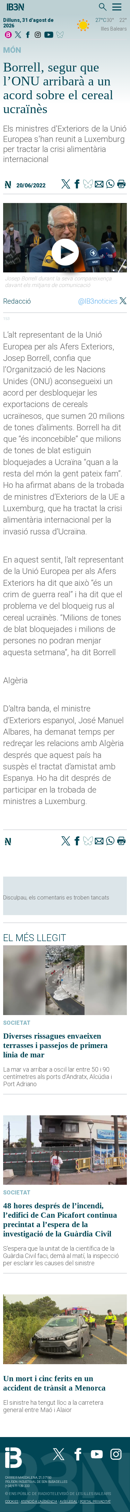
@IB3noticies (98, 301)
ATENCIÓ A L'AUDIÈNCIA (39, 1501)
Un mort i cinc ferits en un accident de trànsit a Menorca (54, 1383)
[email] (99, 184)
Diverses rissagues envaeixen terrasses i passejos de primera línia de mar (55, 1045)
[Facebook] (27, 35)
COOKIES (11, 1501)
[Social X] (18, 35)
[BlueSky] (61, 35)
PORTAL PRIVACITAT (95, 1501)
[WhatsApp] (110, 184)
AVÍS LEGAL (68, 1501)
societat (17, 1023)
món (12, 50)
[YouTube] (48, 35)
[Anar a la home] (8, 35)
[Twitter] (66, 184)
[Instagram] (37, 35)
